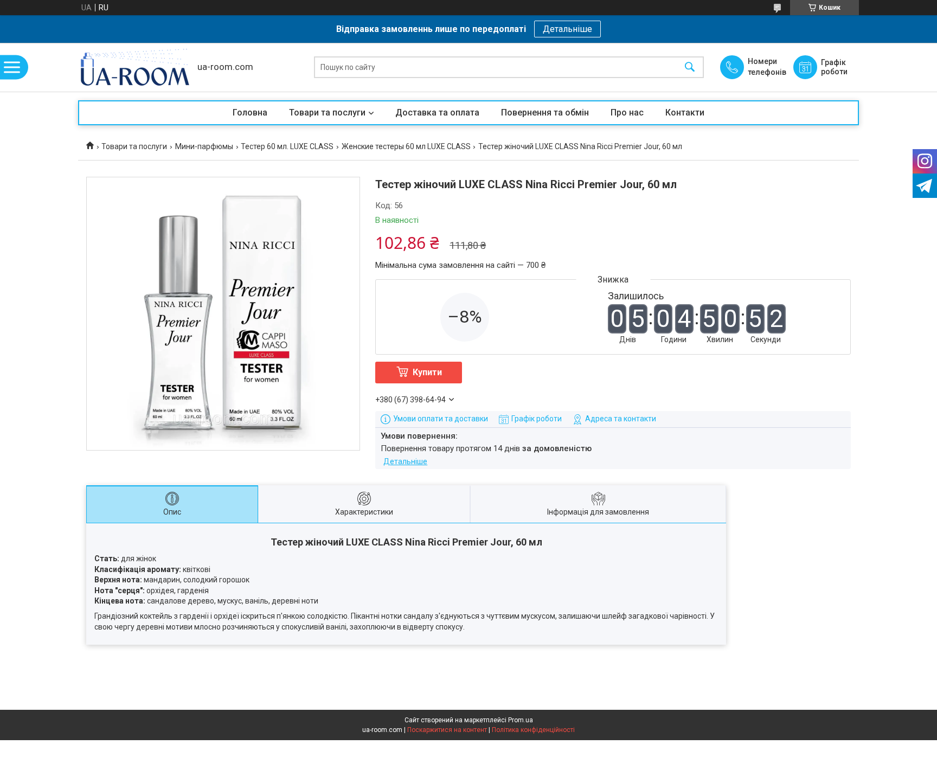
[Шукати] (690, 67)
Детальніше (567, 29)
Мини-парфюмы (204, 146)
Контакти (684, 112)
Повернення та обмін (545, 112)
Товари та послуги (327, 112)
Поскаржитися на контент (447, 730)
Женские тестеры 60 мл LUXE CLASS (406, 146)
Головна (250, 112)
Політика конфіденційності (533, 730)
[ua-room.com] (135, 67)
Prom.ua (520, 720)
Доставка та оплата (437, 112)
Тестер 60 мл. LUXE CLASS (287, 146)
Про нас (627, 112)
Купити (427, 372)
